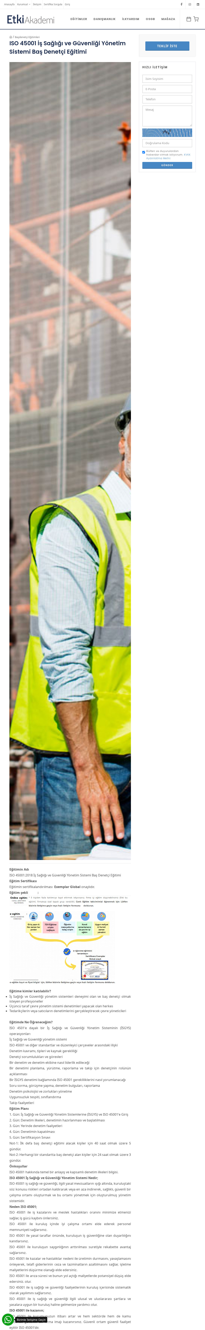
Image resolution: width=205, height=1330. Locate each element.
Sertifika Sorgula (53, 4)
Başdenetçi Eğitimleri (27, 37)
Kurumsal (22, 4)
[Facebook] (182, 4)
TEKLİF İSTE (167, 46)
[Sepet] (195, 19)
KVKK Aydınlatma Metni (168, 156)
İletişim (37, 4)
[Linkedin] (198, 4)
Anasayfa (9, 4)
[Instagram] (190, 4)
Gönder (167, 165)
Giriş (67, 4)
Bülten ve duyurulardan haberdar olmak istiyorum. (168, 154)
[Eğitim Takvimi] (188, 19)
